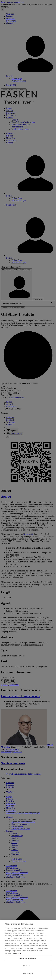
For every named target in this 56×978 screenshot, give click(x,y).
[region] (28, 949)
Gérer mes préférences (28, 958)
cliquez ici (17, 953)
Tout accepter (28, 973)
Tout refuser (28, 966)
